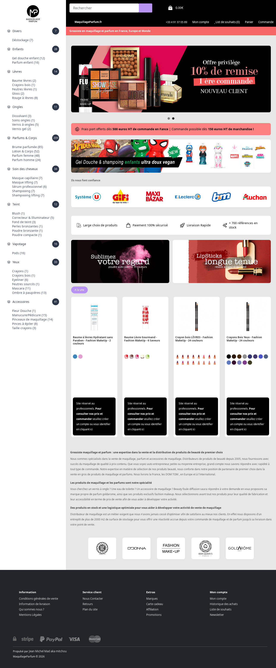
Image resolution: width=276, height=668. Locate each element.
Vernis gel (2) (21, 129)
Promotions (154, 615)
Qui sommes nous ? (31, 609)
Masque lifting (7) (25, 182)
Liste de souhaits (220, 609)
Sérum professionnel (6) (29, 187)
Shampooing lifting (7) (28, 195)
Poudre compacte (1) (27, 235)
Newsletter (217, 615)
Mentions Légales (30, 615)
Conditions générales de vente (38, 599)
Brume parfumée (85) (27, 147)
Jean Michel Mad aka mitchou (48, 651)
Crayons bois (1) (23, 85)
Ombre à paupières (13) (29, 293)
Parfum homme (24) (26, 160)
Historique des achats (224, 604)
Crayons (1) (20, 271)
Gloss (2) (18, 93)
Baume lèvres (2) (24, 80)
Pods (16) (18, 253)
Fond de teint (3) (24, 222)
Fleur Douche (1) (24, 311)
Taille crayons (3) (24, 328)
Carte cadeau (154, 604)
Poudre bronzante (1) (27, 230)
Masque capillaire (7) (27, 178)
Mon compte (218, 599)
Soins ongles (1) (23, 120)
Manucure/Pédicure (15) (29, 315)
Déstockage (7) (22, 40)
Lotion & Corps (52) (25, 151)
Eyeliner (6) (20, 280)
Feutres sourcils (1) (25, 284)
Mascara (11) (21, 288)
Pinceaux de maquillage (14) (32, 319)
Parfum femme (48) (26, 155)
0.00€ (179, 8)
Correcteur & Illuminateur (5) (33, 218)
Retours (88, 604)
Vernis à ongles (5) (25, 124)
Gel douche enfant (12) (28, 58)
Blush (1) (18, 213)
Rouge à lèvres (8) (25, 98)
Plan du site (90, 609)
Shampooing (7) (23, 191)
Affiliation (152, 609)
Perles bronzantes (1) (27, 226)
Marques (152, 599)
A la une (79, 290)
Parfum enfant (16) (25, 62)
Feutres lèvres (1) (24, 89)
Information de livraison (34, 604)
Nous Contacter (93, 599)
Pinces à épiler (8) (25, 324)
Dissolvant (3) (21, 116)
